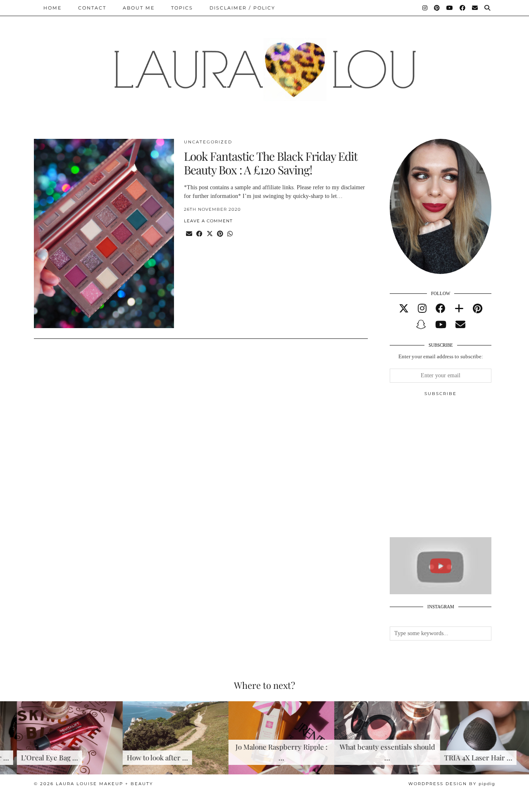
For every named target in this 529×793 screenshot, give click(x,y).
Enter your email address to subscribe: (440, 356)
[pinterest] (477, 308)
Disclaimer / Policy (242, 8)
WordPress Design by (451, 783)
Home (52, 8)
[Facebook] (463, 8)
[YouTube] (450, 8)
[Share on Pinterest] (220, 234)
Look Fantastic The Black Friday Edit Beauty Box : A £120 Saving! (270, 163)
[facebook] (441, 308)
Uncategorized (208, 142)
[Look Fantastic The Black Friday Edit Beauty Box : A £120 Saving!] (104, 234)
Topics (182, 8)
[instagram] (422, 308)
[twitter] (404, 308)
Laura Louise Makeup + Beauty (104, 783)
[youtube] (440, 324)
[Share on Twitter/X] (210, 234)
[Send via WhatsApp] (230, 234)
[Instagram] (425, 8)
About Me (139, 8)
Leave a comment (208, 221)
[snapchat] (421, 324)
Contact (92, 8)
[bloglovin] (459, 308)
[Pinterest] (437, 8)
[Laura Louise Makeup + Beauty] (264, 63)
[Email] (475, 8)
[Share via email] (189, 234)
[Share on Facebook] (199, 234)
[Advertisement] (452, 470)
